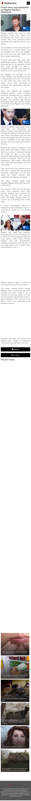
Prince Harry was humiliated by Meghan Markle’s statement (15, 10)
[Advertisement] (15, 265)
